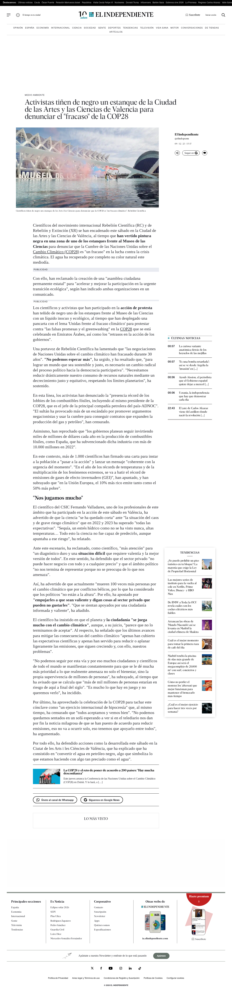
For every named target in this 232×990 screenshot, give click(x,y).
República (86, 2)
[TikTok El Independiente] (139, 969)
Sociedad (90, 27)
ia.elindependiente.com (155, 938)
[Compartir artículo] (177, 152)
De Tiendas (212, 27)
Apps (97, 920)
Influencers (146, 2)
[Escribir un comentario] (204, 152)
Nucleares (119, 2)
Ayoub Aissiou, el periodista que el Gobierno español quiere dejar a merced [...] (195, 381)
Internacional (60, 27)
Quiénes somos (102, 925)
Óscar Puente (48, 2)
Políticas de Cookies (153, 978)
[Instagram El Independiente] (120, 968)
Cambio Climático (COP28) (56, 252)
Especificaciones (102, 929)
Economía (43, 27)
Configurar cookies (175, 978)
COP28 (126, 329)
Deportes (114, 27)
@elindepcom (182, 138)
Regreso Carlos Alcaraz (209, 2)
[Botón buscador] (223, 15)
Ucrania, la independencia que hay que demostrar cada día (194, 396)
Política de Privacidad (58, 978)
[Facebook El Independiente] (101, 968)
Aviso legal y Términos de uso (86, 978)
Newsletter (99, 916)
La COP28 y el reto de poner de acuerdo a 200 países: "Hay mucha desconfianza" (109, 771)
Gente (102, 27)
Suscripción (100, 912)
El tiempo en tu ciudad (31, 15)
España (29, 27)
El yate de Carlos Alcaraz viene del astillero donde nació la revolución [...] (193, 412)
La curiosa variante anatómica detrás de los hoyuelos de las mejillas (193, 350)
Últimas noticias (25, 2)
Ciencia (77, 27)
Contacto (98, 907)
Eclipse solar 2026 (59, 907)
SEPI (53, 912)
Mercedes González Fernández (66, 938)
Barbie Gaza (158, 2)
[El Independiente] (116, 15)
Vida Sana (162, 27)
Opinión (18, 27)
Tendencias (130, 27)
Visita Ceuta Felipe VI (103, 2)
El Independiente (187, 134)
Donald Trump (132, 2)
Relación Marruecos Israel (68, 2)
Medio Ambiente (35, 94)
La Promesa (191, 2)
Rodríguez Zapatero (60, 920)
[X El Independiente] (92, 968)
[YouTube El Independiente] (111, 968)
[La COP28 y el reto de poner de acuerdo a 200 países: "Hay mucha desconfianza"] (46, 776)
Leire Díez (55, 934)
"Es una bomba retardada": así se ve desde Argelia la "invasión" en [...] (194, 365)
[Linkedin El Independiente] (130, 968)
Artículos (116, 31)
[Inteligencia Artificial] (155, 932)
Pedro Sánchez (57, 925)
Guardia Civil (57, 929)
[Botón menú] (9, 15)
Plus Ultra (55, 916)
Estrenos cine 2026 (175, 2)
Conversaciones (192, 27)
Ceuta (37, 2)
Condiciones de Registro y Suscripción (122, 978)
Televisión (147, 27)
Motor (175, 27)
